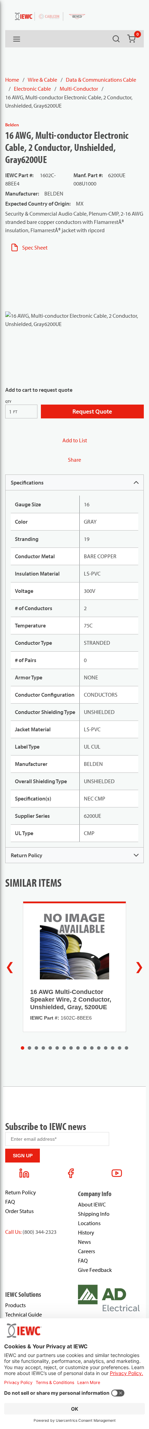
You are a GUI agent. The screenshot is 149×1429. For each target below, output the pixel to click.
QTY (8, 401)
